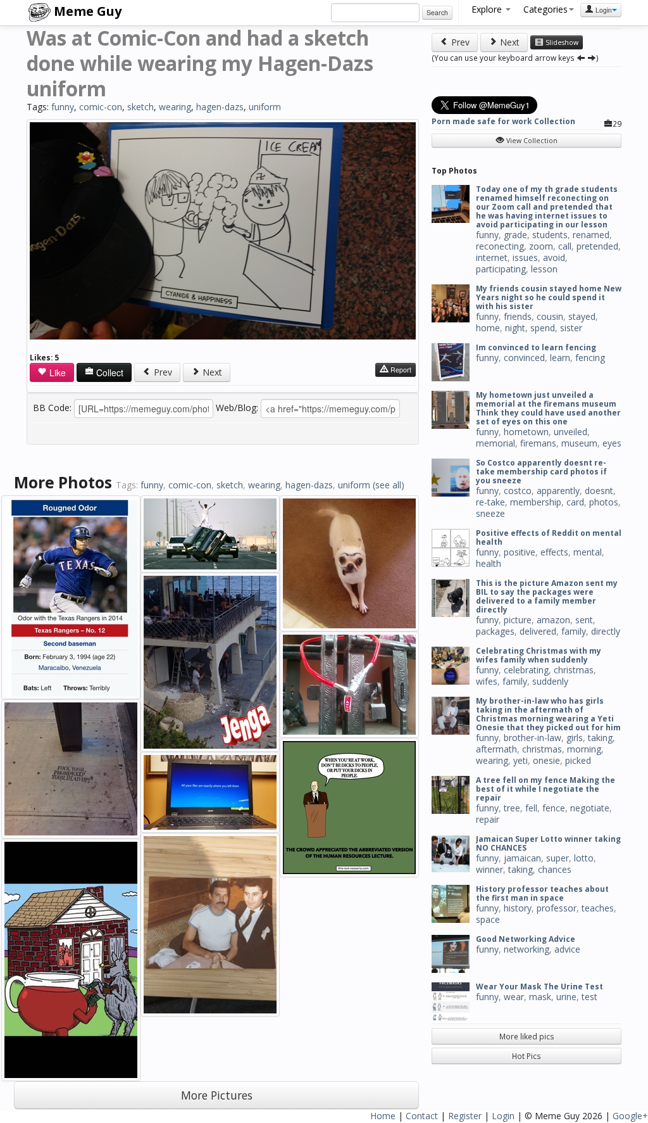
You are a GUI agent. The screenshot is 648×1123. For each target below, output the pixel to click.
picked (578, 760)
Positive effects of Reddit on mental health (548, 537)
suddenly (550, 681)
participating (501, 269)
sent (584, 620)
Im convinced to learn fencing (536, 347)
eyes (611, 443)
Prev (161, 372)
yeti (520, 760)
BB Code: (52, 408)
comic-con (100, 107)
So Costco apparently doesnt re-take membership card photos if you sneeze (541, 471)
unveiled (570, 432)
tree (512, 808)
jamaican (522, 858)
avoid (554, 257)
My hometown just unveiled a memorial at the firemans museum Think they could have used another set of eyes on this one (548, 408)
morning (584, 749)
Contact (422, 1116)
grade (515, 235)
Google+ (630, 1116)
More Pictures (216, 1095)
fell (531, 808)
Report (400, 369)
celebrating (526, 670)
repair (487, 819)
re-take (490, 502)
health (488, 563)
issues (525, 257)
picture (518, 620)
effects (554, 552)
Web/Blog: (237, 408)
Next (211, 372)
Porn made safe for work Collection (503, 121)
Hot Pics (526, 1056)
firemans (538, 443)
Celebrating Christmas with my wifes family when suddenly (538, 655)
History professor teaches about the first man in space (542, 893)
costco (518, 491)
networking (526, 949)
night (515, 328)
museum (579, 443)
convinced (524, 358)
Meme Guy (86, 11)
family (573, 631)
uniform (265, 107)
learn (560, 358)
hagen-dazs (220, 107)
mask (540, 997)
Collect (108, 372)
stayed (581, 316)
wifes (486, 681)
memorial (495, 443)
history (518, 908)
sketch (140, 107)
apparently (558, 491)
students (550, 235)
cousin (550, 316)
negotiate (589, 808)
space (488, 919)
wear (514, 997)
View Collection (531, 140)
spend (542, 328)
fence (553, 808)
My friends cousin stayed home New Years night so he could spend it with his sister (548, 297)
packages (495, 631)
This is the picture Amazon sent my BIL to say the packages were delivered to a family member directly (547, 596)
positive (519, 552)
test (589, 997)
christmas (574, 670)
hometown (526, 432)
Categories (545, 9)
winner (489, 869)
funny (62, 107)
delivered (538, 631)
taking (600, 738)
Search (437, 12)
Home (383, 1116)
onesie (546, 760)
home (488, 328)
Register (465, 1116)
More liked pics (526, 1036)
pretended (597, 246)
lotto (584, 858)
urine (566, 997)
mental (587, 552)
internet (492, 257)
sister (571, 328)
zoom (541, 246)
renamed (591, 235)
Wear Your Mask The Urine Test (539, 986)
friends (518, 316)
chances (554, 869)
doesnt (599, 491)
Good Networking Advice (525, 939)
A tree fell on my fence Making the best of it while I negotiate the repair (545, 789)
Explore (487, 9)
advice (567, 949)
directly (605, 631)
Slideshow (561, 42)
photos (603, 502)
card (575, 502)
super (557, 858)
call (564, 246)
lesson (544, 269)
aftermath (496, 749)
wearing (175, 107)
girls (574, 738)
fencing (590, 358)
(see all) (388, 485)
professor (556, 908)
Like (56, 372)
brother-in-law (532, 738)
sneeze (490, 513)
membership (535, 502)
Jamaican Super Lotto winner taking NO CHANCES (548, 843)
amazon (553, 620)
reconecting (500, 246)
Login (603, 10)
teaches (598, 908)
